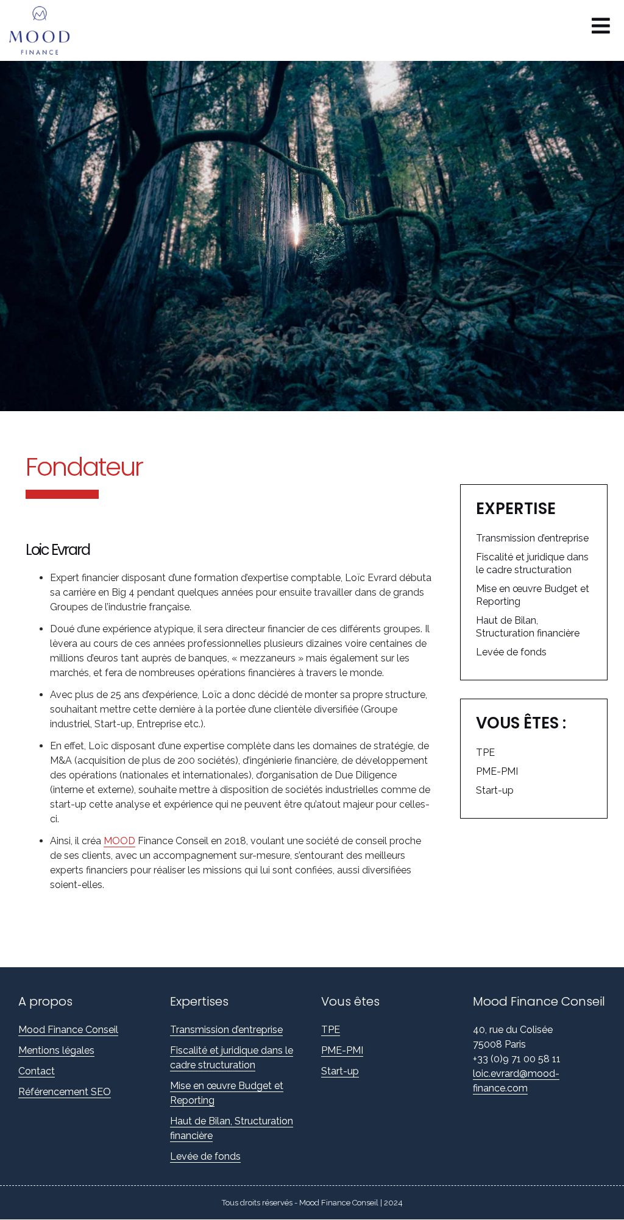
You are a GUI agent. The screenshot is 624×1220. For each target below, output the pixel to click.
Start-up (495, 790)
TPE (485, 752)
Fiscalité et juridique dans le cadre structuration (532, 563)
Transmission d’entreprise (532, 538)
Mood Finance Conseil (68, 1029)
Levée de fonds (511, 652)
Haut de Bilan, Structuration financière (528, 627)
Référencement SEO (64, 1092)
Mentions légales (56, 1050)
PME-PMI (497, 771)
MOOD (119, 841)
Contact (36, 1071)
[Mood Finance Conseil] (45, 30)
